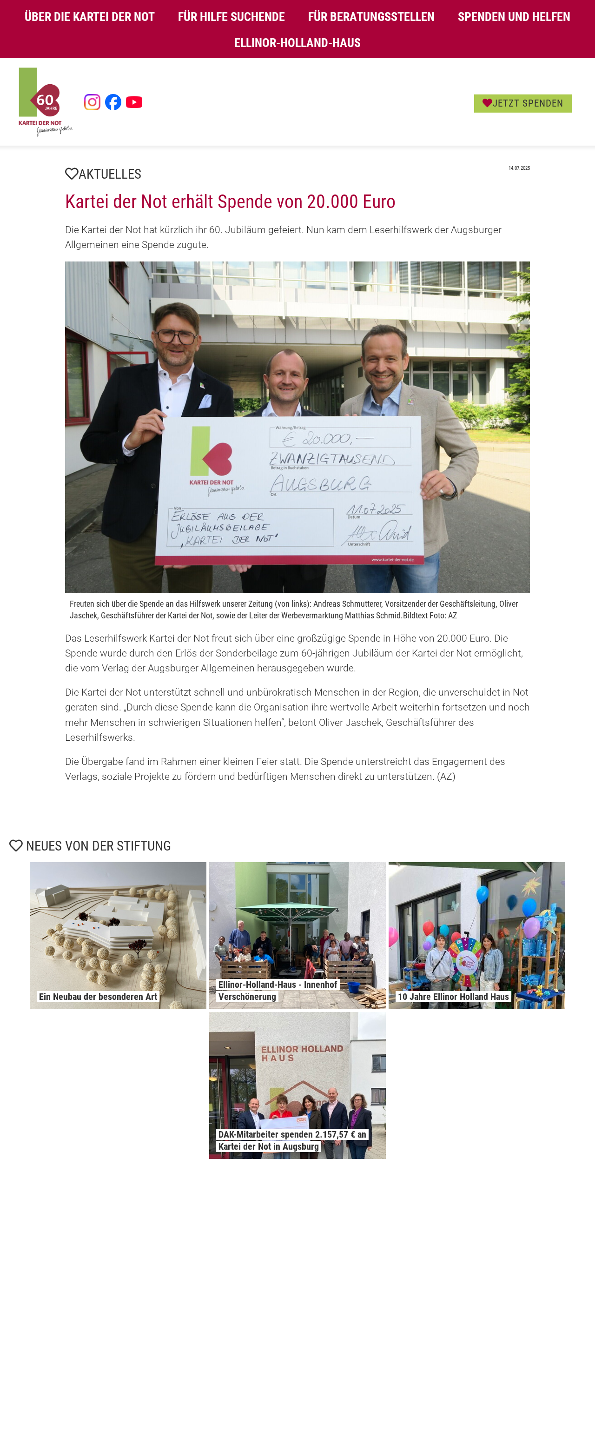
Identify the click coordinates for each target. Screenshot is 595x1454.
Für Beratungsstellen (371, 17)
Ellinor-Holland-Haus (297, 43)
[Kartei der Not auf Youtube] (134, 101)
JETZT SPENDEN (528, 103)
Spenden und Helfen (514, 17)
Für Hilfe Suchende (231, 17)
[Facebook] (113, 102)
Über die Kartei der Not (90, 17)
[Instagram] (92, 102)
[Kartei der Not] (45, 134)
